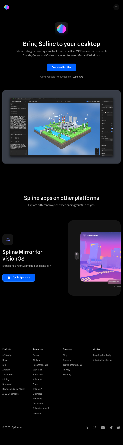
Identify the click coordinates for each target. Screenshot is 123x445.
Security (67, 374)
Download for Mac (62, 67)
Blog (65, 355)
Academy (37, 398)
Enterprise (38, 374)
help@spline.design (102, 355)
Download (7, 384)
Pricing (5, 379)
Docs (35, 384)
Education (37, 369)
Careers (67, 360)
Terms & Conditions (72, 365)
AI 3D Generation (10, 394)
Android (6, 369)
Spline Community (42, 408)
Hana (5, 360)
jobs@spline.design (102, 360)
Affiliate (36, 360)
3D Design (7, 355)
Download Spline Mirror (13, 389)
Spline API (37, 389)
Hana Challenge (40, 365)
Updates (37, 413)
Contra (36, 355)
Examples (37, 394)
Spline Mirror (8, 374)
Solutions (37, 379)
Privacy (66, 369)
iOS (4, 365)
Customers (38, 403)
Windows (78, 76)
